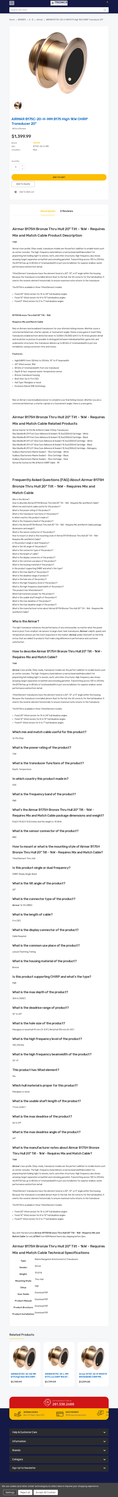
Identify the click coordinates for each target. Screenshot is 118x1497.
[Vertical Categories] (11, 3)
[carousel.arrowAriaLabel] (17, 1414)
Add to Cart (25, 1390)
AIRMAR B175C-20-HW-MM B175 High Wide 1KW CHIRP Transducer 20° (23, 1375)
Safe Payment (72, 1412)
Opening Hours (30, 1412)
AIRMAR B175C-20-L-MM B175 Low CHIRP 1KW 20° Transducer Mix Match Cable (58, 1375)
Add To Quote (23, 184)
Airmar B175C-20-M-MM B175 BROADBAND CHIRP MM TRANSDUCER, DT (93, 1375)
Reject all (25, 1492)
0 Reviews (66, 211)
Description (48, 211)
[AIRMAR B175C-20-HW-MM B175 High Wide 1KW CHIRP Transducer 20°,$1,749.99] (25, 1357)
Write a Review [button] (19, 128)
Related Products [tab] (21, 1334)
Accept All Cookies (46, 1492)
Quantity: (16, 161)
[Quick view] (36, 1358)
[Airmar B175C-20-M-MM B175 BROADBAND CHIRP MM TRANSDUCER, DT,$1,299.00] (93, 1357)
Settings (10, 1492)
